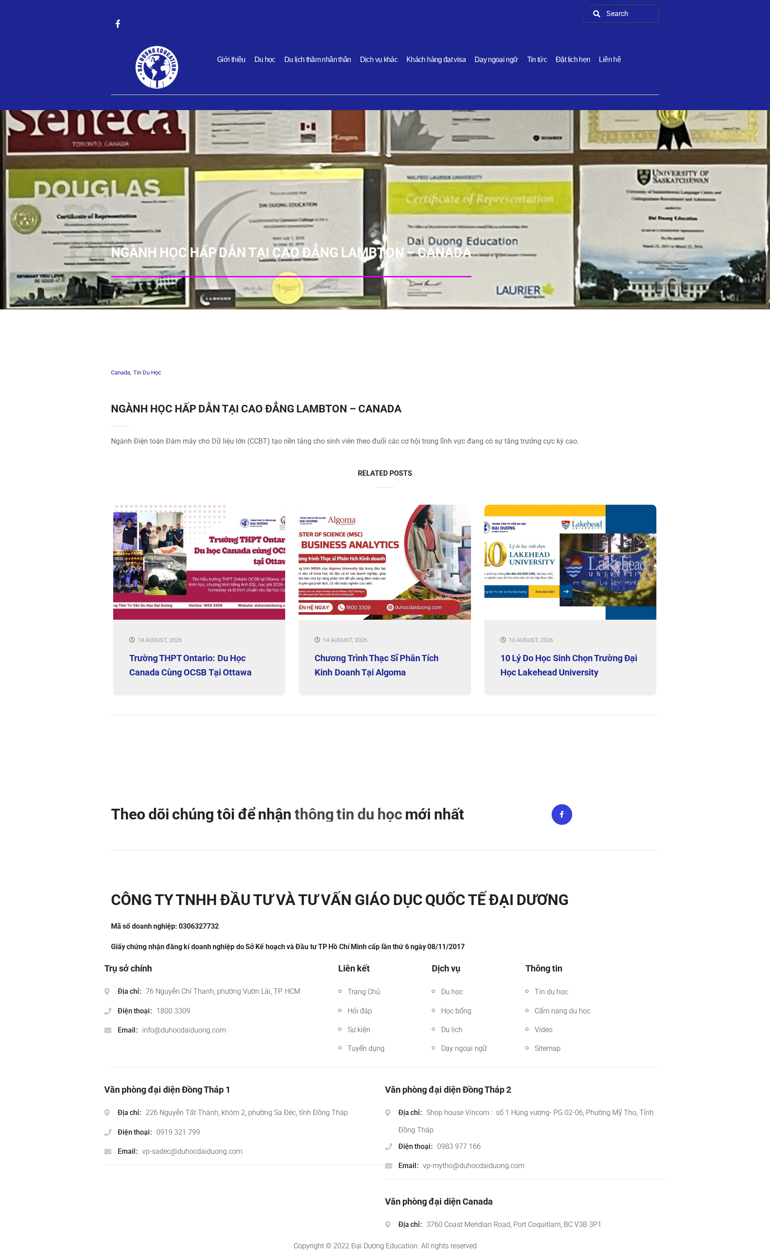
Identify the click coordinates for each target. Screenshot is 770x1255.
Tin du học (147, 372)
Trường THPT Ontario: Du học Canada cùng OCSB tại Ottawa (190, 665)
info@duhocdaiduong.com (184, 1030)
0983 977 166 (459, 1146)
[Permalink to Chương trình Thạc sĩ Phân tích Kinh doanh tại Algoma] (385, 617)
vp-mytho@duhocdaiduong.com (473, 1165)
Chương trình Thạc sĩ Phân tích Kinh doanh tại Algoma (376, 665)
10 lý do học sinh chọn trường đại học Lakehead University (568, 665)
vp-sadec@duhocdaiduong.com (192, 1151)
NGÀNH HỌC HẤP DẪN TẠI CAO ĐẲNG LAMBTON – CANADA (256, 409)
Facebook (562, 814)
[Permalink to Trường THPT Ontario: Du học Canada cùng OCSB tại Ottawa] (199, 617)
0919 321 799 (178, 1132)
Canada (120, 372)
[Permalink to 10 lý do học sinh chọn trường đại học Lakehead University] (570, 617)
